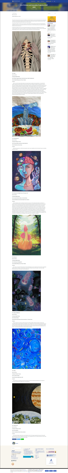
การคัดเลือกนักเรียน (48, 1)
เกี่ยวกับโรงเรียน (33, 1)
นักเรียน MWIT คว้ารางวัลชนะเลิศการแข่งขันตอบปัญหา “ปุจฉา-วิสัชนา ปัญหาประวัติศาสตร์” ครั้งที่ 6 (52, 56)
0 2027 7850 (14, 455)
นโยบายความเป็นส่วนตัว (40, 470)
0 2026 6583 (14, 456)
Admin (17, 443)
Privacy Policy (24, 470)
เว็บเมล (36, 458)
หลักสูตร (38, 1)
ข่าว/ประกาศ (42, 1)
